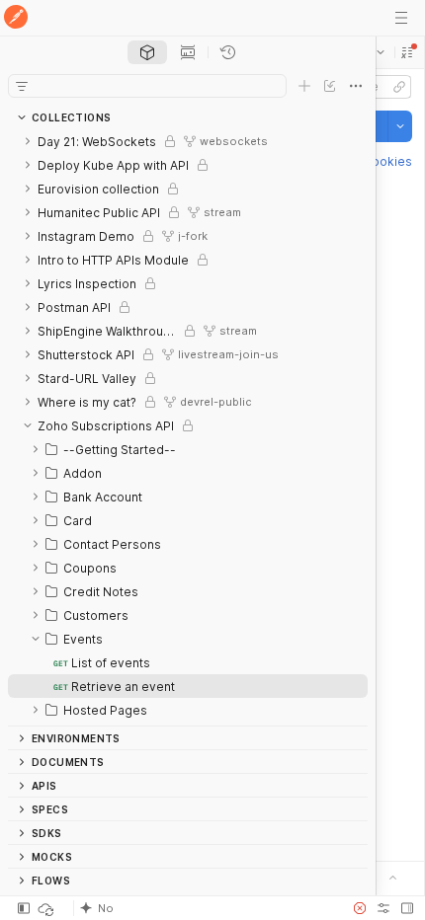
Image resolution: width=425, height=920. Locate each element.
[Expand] (28, 141)
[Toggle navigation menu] (401, 18)
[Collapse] (28, 425)
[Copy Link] (399, 87)
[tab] (147, 52)
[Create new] (304, 86)
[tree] (188, 427)
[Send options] (400, 126)
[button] (407, 52)
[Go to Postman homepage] (16, 18)
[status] (47, 908)
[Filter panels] (22, 86)
